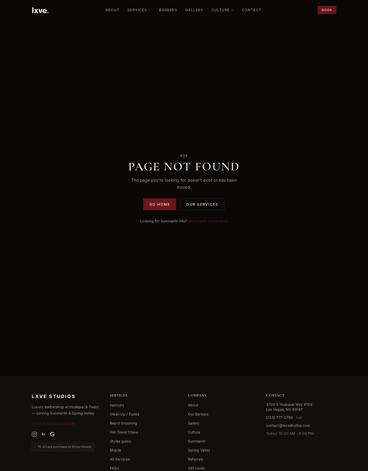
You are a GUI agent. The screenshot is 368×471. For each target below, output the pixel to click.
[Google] (52, 434)
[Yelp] (43, 434)
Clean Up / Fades (124, 414)
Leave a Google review (53, 423)
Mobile (115, 450)
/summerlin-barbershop (208, 221)
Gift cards (196, 468)
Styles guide (120, 441)
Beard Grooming (123, 423)
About (193, 405)
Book (327, 10)
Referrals (195, 459)
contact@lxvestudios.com (288, 425)
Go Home (159, 204)
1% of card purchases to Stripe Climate (64, 446)
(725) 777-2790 (279, 417)
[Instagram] (34, 434)
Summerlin (197, 441)
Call (299, 417)
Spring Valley (199, 450)
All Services (120, 459)
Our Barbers (198, 414)
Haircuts (117, 405)
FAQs (114, 468)
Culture (194, 432)
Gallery (194, 423)
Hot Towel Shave (124, 432)
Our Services (202, 204)
